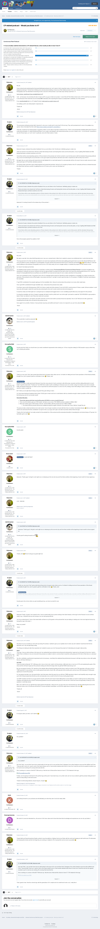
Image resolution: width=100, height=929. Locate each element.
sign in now (35, 900)
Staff (26, 11)
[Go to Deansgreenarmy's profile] (9, 820)
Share (83, 30)
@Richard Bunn (20, 381)
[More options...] (95, 82)
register (13, 70)
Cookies (53, 923)
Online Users (33, 11)
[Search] (96, 8)
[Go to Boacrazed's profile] (9, 459)
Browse (5, 8)
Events (3, 11)
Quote (21, 116)
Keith (9, 795)
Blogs (21, 11)
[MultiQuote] (18, 116)
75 (10, 827)
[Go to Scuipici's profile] (9, 127)
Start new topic (76, 36)
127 (10, 807)
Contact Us (47, 923)
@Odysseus (20, 457)
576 (10, 95)
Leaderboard (18, 8)
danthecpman (9, 315)
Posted (22, 82)
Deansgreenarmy (9, 815)
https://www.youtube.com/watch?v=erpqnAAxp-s (48, 127)
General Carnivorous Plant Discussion (26, 31)
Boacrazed (9, 453)
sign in (8, 70)
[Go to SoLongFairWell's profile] (9, 349)
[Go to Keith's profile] (9, 800)
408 (10, 328)
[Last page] (12, 77)
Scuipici (9, 122)
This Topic (90, 8)
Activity (11, 8)
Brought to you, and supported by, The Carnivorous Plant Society (50, 20)
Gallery (15, 11)
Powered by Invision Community (50, 926)
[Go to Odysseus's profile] (5, 30)
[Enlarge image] (23, 773)
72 (10, 134)
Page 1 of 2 (17, 76)
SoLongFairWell (9, 344)
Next (9, 76)
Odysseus (11, 29)
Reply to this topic (90, 36)
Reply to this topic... (16, 905)
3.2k (10, 356)
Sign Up (94, 3)
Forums (10, 11)
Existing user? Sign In (84, 3)
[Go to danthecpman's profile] (9, 321)
